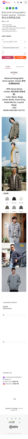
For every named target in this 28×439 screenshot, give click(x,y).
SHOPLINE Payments (16, 433)
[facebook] (10, 8)
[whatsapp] (13, 8)
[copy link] (16, 8)
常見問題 (5, 307)
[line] (7, 8)
